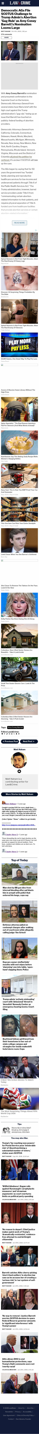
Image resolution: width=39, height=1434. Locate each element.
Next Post (27, 741)
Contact (11, 1419)
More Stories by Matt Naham (19, 794)
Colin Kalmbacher (9, 1199)
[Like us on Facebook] (5, 734)
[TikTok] (7, 734)
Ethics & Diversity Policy (25, 1415)
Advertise (30, 1408)
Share (6, 37)
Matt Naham (5, 31)
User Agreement (9, 1415)
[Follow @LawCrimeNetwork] (14, 734)
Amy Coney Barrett (15, 727)
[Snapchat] (16, 734)
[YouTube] (2, 734)
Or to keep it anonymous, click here (20, 1131)
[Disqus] (19, 827)
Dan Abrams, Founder (23, 1419)
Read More (19, 223)
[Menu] (3, 3)
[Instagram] (9, 734)
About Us (21, 1408)
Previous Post (11, 741)
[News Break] (19, 734)
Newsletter (9, 1412)
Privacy (18, 1412)
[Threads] (12, 734)
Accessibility (27, 1412)
